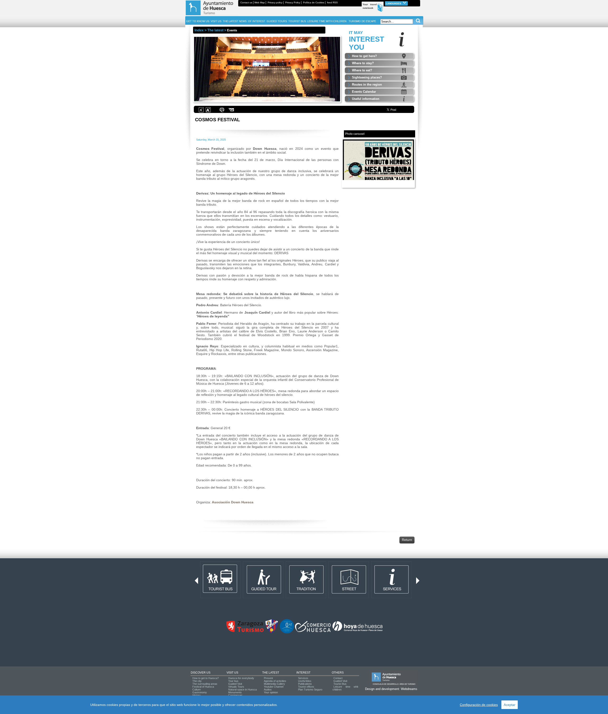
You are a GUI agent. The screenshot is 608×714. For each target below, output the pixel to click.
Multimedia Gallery (274, 683)
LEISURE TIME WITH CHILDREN (327, 21)
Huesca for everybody (241, 678)
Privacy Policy (292, 2)
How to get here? (364, 56)
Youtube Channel (273, 686)
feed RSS (332, 2)
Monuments (235, 692)
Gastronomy (199, 692)
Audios (268, 689)
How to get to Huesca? (205, 678)
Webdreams (409, 689)
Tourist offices (306, 686)
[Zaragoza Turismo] (245, 631)
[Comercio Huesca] (313, 631)
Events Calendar (364, 91)
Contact (337, 678)
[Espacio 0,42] (287, 632)
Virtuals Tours (236, 686)
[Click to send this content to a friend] (231, 111)
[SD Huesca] (272, 632)
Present (268, 678)
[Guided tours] (263, 597)
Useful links (304, 681)
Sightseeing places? (367, 77)
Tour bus (233, 681)
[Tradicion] (306, 597)
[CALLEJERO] (348, 597)
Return (407, 540)
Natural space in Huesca (242, 689)
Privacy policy (275, 2)
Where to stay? (363, 63)
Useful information (365, 99)
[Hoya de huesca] (358, 631)
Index (199, 30)
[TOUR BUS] (220, 597)
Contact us (246, 2)
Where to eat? (362, 70)
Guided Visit (235, 683)
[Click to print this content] (222, 111)
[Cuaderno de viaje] (418, 2)
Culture (196, 689)
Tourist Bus (340, 683)
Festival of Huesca (203, 686)
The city (197, 681)
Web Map (259, 2)
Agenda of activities (275, 681)
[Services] (391, 597)
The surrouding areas (204, 683)
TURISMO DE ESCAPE (362, 21)
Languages (394, 3)
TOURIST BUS (297, 21)
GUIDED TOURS (277, 21)
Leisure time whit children (345, 688)
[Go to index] (211, 15)
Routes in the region (367, 84)
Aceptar (509, 705)
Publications (305, 683)
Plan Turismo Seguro (310, 689)
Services (303, 678)
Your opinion (271, 692)
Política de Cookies (313, 2)
